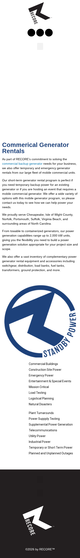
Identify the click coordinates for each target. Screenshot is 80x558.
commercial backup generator (22, 163)
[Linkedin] (40, 32)
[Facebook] (31, 32)
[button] (40, 46)
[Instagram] (49, 32)
